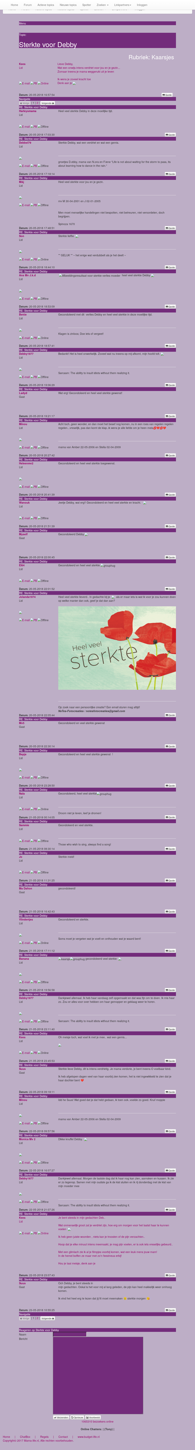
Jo (20, 857)
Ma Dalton (25, 888)
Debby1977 (26, 354)
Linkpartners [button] (121, 5)
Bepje (22, 754)
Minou (23, 424)
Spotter (86, 5)
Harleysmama (27, 111)
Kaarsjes (163, 57)
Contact (63, 1437)
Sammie (24, 825)
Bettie (23, 314)
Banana (24, 959)
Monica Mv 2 (27, 1139)
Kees (22, 64)
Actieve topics (46, 5)
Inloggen (142, 5)
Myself (23, 534)
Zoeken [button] (102, 5)
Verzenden (62, 1417)
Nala (22, 793)
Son (21, 236)
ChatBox (25, 1437)
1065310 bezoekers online (97, 1421)
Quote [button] (168, 94)
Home (14, 5)
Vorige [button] (25, 103)
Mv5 (21, 723)
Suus (22, 1069)
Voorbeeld (94, 1417)
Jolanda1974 (27, 597)
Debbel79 (25, 142)
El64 (22, 565)
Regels (44, 1437)
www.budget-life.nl (89, 1437)
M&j (21, 182)
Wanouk (24, 502)
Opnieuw (78, 1417)
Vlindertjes (26, 919)
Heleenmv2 (26, 463)
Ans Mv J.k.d (27, 275)
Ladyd (23, 393)
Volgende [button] (47, 103)
